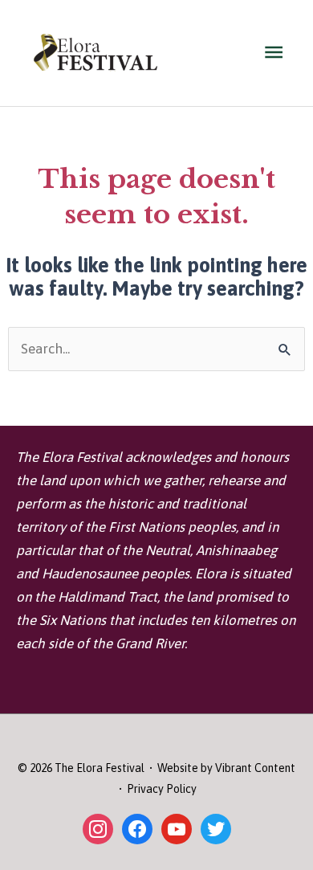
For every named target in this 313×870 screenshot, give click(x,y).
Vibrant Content (255, 768)
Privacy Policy (162, 788)
